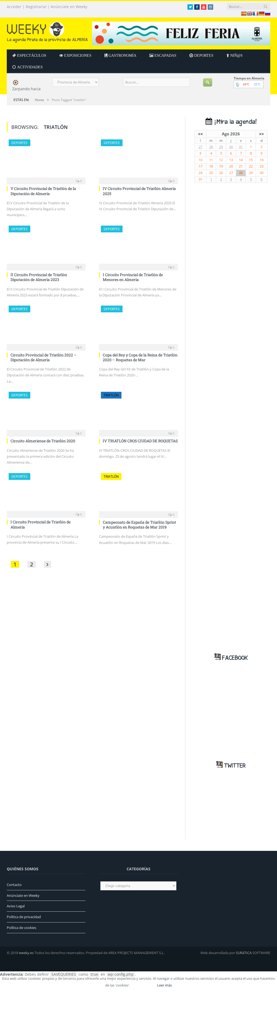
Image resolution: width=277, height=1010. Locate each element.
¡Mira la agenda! (234, 122)
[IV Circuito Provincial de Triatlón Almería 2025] (138, 160)
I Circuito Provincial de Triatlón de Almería (41, 524)
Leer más (164, 985)
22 (251, 166)
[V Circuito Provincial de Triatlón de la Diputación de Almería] (46, 160)
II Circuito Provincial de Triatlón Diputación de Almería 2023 (39, 277)
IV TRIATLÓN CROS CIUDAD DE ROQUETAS (140, 440)
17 (200, 166)
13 (231, 160)
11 (211, 160)
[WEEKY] (47, 31)
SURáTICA (244, 952)
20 (231, 166)
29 (221, 147)
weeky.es (26, 952)
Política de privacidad (24, 916)
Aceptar (143, 985)
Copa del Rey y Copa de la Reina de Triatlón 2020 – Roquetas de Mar (140, 357)
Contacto (14, 884)
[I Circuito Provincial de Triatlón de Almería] (46, 493)
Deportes (19, 143)
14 (241, 160)
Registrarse (36, 6)
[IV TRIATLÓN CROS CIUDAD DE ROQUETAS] (138, 412)
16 (261, 160)
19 (221, 166)
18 (211, 166)
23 (261, 166)
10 (200, 160)
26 (221, 172)
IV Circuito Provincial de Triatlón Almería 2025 (139, 191)
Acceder (14, 6)
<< (200, 133)
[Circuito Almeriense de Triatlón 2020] (46, 412)
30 (231, 147)
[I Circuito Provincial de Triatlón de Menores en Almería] (138, 246)
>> (261, 133)
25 (211, 172)
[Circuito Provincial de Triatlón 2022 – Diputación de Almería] (46, 326)
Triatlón (111, 395)
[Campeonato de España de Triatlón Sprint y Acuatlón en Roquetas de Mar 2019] (138, 494)
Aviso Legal (16, 906)
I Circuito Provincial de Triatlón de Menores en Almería (133, 277)
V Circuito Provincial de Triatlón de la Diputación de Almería (43, 191)
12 (221, 160)
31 (241, 147)
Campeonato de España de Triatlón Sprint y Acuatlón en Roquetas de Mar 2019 (139, 525)
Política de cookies (21, 927)
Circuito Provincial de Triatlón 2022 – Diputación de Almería (44, 357)
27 (200, 147)
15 (251, 160)
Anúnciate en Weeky (69, 6)
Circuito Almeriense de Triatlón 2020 (43, 440)
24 (200, 172)
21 (241, 166)
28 (211, 147)
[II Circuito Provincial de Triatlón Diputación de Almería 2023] (46, 246)
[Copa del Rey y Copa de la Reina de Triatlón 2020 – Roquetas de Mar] (138, 326)
